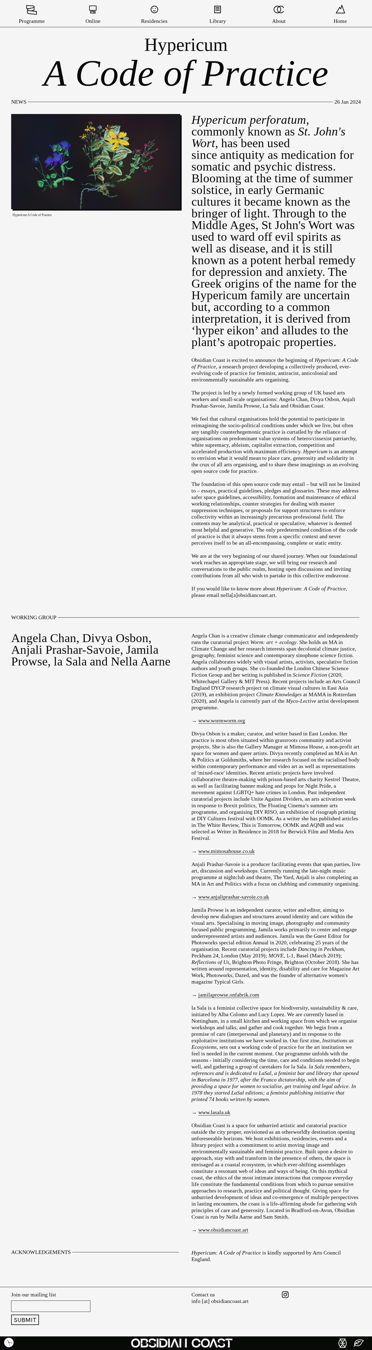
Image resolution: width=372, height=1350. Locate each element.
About (279, 21)
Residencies (154, 21)
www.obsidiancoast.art (223, 1230)
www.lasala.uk (214, 1112)
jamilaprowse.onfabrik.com (228, 995)
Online (93, 21)
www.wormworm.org (221, 720)
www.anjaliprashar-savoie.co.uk (233, 897)
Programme (32, 21)
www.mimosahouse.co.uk (226, 851)
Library (217, 21)
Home (340, 21)
